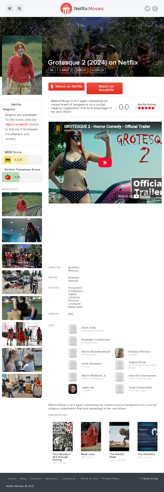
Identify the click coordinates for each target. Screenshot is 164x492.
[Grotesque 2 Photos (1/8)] (22, 204)
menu (10, 8)
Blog (23, 478)
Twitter (147, 9)
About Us (51, 478)
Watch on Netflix (68, 86)
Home (12, 478)
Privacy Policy (110, 478)
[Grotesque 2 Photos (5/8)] (22, 308)
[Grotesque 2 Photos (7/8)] (22, 360)
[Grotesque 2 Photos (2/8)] (22, 230)
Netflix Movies (15, 486)
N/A (70, 314)
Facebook (155, 9)
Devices (36, 478)
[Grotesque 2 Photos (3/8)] (22, 256)
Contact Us (69, 478)
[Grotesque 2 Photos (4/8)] (22, 282)
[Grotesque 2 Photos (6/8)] (22, 334)
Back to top (150, 478)
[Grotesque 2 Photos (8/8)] (22, 386)
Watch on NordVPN (106, 88)
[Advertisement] (132, 240)
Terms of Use (88, 478)
